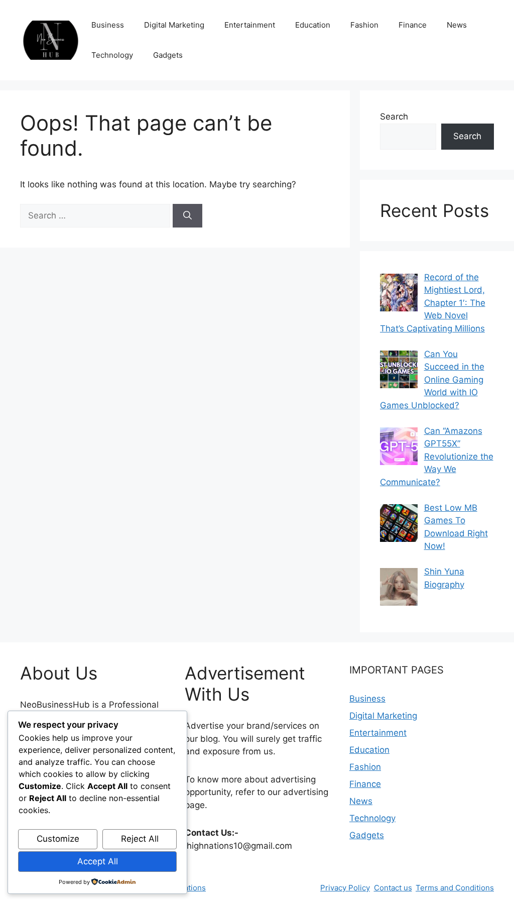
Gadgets (168, 55)
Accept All (97, 861)
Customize (58, 839)
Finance (413, 25)
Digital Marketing (174, 25)
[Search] (187, 216)
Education (312, 25)
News (457, 25)
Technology (112, 55)
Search (394, 116)
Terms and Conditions (455, 887)
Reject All (140, 839)
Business (107, 25)
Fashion (364, 25)
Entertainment (249, 25)
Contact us (393, 887)
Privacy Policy (345, 887)
